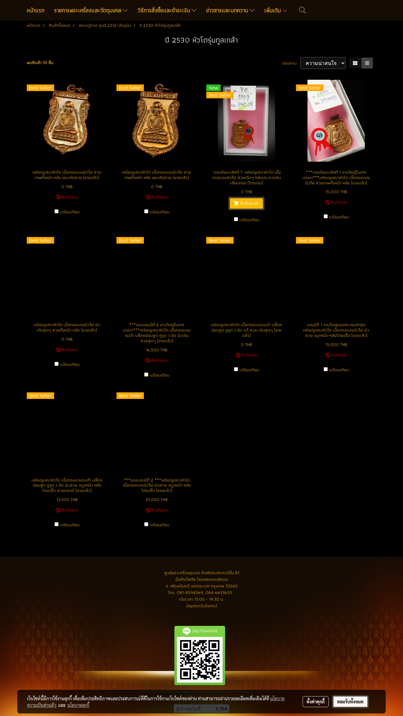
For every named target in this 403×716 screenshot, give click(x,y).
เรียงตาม (291, 63)
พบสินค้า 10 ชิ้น (40, 62)
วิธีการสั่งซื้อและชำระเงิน (164, 10)
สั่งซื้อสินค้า (249, 203)
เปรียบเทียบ (70, 212)
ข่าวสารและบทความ (228, 10)
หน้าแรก (35, 10)
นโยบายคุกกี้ (78, 705)
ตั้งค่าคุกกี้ (316, 701)
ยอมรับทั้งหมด (350, 701)
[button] (302, 10)
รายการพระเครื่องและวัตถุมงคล (88, 10)
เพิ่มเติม (273, 10)
